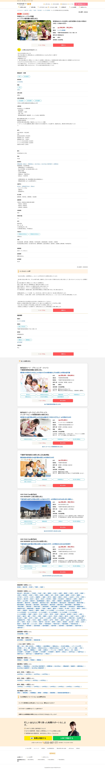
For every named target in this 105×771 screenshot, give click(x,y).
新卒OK (67, 650)
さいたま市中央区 (32, 612)
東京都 (19, 587)
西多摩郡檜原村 (40, 601)
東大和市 (48, 599)
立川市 (32, 597)
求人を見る (63, 400)
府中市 (49, 597)
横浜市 (48, 601)
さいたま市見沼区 (21, 612)
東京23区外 (26, 593)
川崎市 (53, 601)
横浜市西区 (20, 602)
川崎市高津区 (45, 606)
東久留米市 (61, 599)
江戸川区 (19, 597)
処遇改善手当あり (26, 186)
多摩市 (75, 599)
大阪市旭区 (53, 625)
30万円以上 (28, 680)
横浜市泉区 (60, 604)
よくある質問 (73, 7)
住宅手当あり (72, 651)
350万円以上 (29, 674)
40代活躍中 (35, 651)
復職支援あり (80, 666)
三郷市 (25, 618)
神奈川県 (25, 587)
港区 (45, 593)
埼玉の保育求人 (51, 759)
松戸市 (51, 620)
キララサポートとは (43, 7)
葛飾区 (78, 595)
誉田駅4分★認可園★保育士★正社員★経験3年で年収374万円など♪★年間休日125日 (45, 417)
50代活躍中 (43, 651)
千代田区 (34, 593)
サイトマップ (36, 748)
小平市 (77, 597)
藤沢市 (54, 608)
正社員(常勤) (20, 81)
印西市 (77, 621)
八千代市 (34, 621)
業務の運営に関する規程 (61, 748)
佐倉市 (67, 620)
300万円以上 (37, 674)
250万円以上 (45, 674)
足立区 (73, 595)
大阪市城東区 (69, 625)
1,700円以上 (28, 686)
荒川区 (56, 595)
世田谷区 (25, 595)
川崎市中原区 (37, 606)
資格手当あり (29, 653)
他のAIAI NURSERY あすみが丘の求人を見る (52, 575)
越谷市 (24, 616)
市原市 (23, 621)
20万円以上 (43, 680)
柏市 (18, 621)
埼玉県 (30, 587)
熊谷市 (35, 614)
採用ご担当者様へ (56, 4)
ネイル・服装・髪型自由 (30, 648)
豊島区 (47, 595)
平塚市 (44, 608)
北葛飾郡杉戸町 (21, 620)
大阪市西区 (61, 625)
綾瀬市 (42, 610)
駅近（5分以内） (30, 646)
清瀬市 (54, 599)
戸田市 (34, 616)
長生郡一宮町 (26, 623)
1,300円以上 (61, 686)
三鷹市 (43, 597)
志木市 (50, 616)
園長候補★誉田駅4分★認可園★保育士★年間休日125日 (37, 457)
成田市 (62, 620)
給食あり (25, 164)
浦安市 (59, 621)
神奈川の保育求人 (41, 759)
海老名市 (31, 610)
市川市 (34, 620)
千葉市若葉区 (65, 623)
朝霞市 (44, 616)
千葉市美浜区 (47, 623)
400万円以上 (20, 674)
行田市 (46, 614)
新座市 (61, 616)
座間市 (37, 610)
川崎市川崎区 (20, 606)
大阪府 (41, 587)
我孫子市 (41, 621)
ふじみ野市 (48, 618)
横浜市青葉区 (68, 604)
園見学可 (58, 651)
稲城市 (80, 599)
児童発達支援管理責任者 (63, 692)
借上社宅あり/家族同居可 (38, 668)
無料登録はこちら (81, 4)
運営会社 (78, 748)
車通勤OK (38, 646)
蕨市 (29, 616)
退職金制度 (19, 164)
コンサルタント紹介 (53, 7)
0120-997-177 (51, 742)
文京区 (55, 593)
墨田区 (65, 593)
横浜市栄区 (52, 604)
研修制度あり (31, 164)
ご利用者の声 (63, 7)
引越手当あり (81, 651)
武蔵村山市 (68, 599)
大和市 (19, 610)
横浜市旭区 (28, 604)
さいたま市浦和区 (53, 612)
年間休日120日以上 (54, 648)
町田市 (65, 597)
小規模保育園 (28, 640)
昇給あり (33, 186)
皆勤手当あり (20, 653)
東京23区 (19, 593)
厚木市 (84, 608)
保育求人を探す (23, 7)
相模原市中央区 (21, 608)
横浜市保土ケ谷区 (44, 602)
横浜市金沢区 (63, 602)
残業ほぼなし (56, 646)
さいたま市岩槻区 (21, 614)
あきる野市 (25, 601)
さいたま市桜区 (43, 612)
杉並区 (41, 595)
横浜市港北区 (71, 602)
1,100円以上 (77, 686)
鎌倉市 (49, 608)
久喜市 (72, 616)
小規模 (39, 650)
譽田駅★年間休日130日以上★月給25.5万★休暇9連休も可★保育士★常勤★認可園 (45, 372)
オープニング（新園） (72, 648)
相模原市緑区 (80, 606)
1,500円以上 (45, 686)
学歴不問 (60, 650)
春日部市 (69, 614)
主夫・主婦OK (74, 650)
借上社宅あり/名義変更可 (23, 668)
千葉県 (36, 587)
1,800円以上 (20, 686)
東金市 (73, 620)
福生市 (37, 599)
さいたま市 (34, 623)
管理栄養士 (25, 692)
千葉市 (28, 620)
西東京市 (32, 601)
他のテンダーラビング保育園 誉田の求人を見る (52, 446)
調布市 (60, 597)
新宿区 (49, 593)
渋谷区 (30, 595)
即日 (81, 648)
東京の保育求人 (31, 759)
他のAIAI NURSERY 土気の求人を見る (52, 531)
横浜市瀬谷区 (44, 604)
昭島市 (54, 597)
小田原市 (60, 608)
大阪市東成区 (37, 625)
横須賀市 (38, 608)
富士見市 (19, 618)
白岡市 (54, 618)
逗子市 (73, 608)
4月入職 (63, 648)
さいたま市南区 (63, 612)
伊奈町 (40, 623)
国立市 (32, 599)
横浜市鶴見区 (67, 601)
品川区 (76, 593)
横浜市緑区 (36, 604)
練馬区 (67, 595)
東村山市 (19, 599)
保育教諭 (45, 692)
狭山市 (75, 614)
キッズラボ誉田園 (61, 30)
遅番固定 (39, 660)
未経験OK (45, 650)
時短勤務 (26, 660)
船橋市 (39, 620)
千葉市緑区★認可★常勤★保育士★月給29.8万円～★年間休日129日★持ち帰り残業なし (46, 499)
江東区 (71, 593)
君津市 (53, 621)
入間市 (39, 616)
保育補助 (19, 648)
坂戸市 (30, 618)
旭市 (78, 620)
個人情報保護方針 (50, 748)
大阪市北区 (20, 627)
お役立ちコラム (84, 7)
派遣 (27, 633)
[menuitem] (22, 7)
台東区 (60, 593)
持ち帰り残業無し (65, 646)
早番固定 (32, 660)
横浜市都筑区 (77, 604)
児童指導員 (52, 692)
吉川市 (41, 618)
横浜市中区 (27, 602)
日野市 (82, 597)
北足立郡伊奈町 (62, 618)
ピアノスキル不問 (76, 646)
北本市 (77, 616)
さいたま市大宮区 (70, 610)
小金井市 (71, 597)
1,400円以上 (53, 686)
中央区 (39, 593)
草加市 (19, 616)
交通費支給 (55, 164)
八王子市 (26, 597)
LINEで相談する (67, 738)
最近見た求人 (64, 4)
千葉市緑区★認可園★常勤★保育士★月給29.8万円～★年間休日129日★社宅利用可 (45, 544)
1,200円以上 (69, 686)
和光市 (55, 616)
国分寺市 (26, 599)
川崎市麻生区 (71, 606)
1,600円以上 (37, 686)
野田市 (56, 620)
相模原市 (59, 601)
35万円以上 (20, 680)
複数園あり (33, 650)
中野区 (36, 595)
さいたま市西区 (50, 610)
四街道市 (65, 621)
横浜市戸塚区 (80, 602)
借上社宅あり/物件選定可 (47, 164)
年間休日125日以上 (42, 648)
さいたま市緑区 (73, 612)
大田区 (19, 595)
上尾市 (80, 614)
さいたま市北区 (60, 610)
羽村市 (19, 601)
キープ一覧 (71, 4)
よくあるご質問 (28, 748)
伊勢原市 (25, 610)
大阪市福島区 (45, 625)
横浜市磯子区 (54, 602)
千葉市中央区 (56, 623)
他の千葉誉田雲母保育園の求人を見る (52, 404)
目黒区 (82, 593)
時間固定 (19, 660)
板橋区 (62, 595)
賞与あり (19, 186)
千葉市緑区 (28, 625)
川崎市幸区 (28, 606)
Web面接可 (51, 651)
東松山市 (63, 614)
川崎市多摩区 (54, 606)
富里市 (19, 623)
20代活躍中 (20, 651)
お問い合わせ (47, 4)
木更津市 (45, 620)
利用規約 (43, 748)
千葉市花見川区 (74, 623)
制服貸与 (73, 666)
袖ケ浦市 (71, 621)
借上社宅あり (38, 164)
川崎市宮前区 (63, 606)
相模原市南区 (30, 608)
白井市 (82, 621)
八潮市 (82, 616)
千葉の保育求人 (62, 759)
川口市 (40, 614)
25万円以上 (35, 680)
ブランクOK (53, 650)
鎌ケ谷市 (47, 621)
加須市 (56, 614)
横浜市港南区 (20, 604)
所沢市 (51, 614)
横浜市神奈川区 (76, 601)
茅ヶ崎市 (67, 608)
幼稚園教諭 (33, 692)
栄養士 (19, 692)
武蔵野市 (38, 597)
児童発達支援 (37, 640)
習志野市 (83, 620)
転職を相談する (38, 738)
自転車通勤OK (46, 646)
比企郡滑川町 (80, 618)
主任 (23, 646)
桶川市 (66, 616)
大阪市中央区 (78, 625)
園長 (18, 646)
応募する (63, 45)
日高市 (36, 618)
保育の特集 (33, 7)
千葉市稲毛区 (20, 625)
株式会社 (19, 650)
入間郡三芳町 (71, 618)
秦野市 (78, 608)
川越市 (29, 614)
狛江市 (42, 599)
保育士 (18, 89)
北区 (52, 595)
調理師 (39, 692)
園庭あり (26, 650)
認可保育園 (19, 342)
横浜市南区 (35, 602)
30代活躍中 (28, 651)
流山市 (28, 621)
